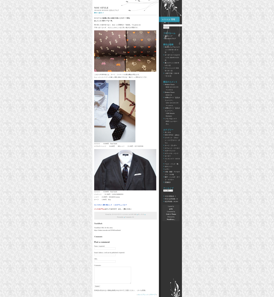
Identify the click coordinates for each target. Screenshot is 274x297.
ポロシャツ (168, 166)
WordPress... (171, 219)
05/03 (167, 121)
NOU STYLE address (172, 135)
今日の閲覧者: (170, 196)
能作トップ (168, 36)
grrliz (171, 209)
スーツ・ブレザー (171, 145)
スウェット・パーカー (172, 148)
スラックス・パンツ (171, 153)
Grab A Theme (171, 214)
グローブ (153, 294)
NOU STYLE (101, 7)
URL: (96, 259)
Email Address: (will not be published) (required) (109, 252)
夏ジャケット (169, 63)
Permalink (120, 217)
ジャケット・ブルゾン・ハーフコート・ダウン (172, 140)
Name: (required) (99, 246)
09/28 (167, 87)
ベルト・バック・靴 (171, 164)
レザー (167, 169)
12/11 (167, 103)
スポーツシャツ (170, 151)
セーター (168, 156)
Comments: (97, 265)
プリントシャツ (170, 68)
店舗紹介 (168, 182)
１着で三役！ (169, 73)
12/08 (167, 113)
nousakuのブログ (170, 38)
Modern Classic (170, 84)
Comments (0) (129, 217)
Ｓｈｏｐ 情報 (168, 19)
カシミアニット (143, 294)
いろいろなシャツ (171, 119)
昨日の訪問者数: (170, 199)
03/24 (167, 95)
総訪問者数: (169, 201)
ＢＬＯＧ (141, 214)
